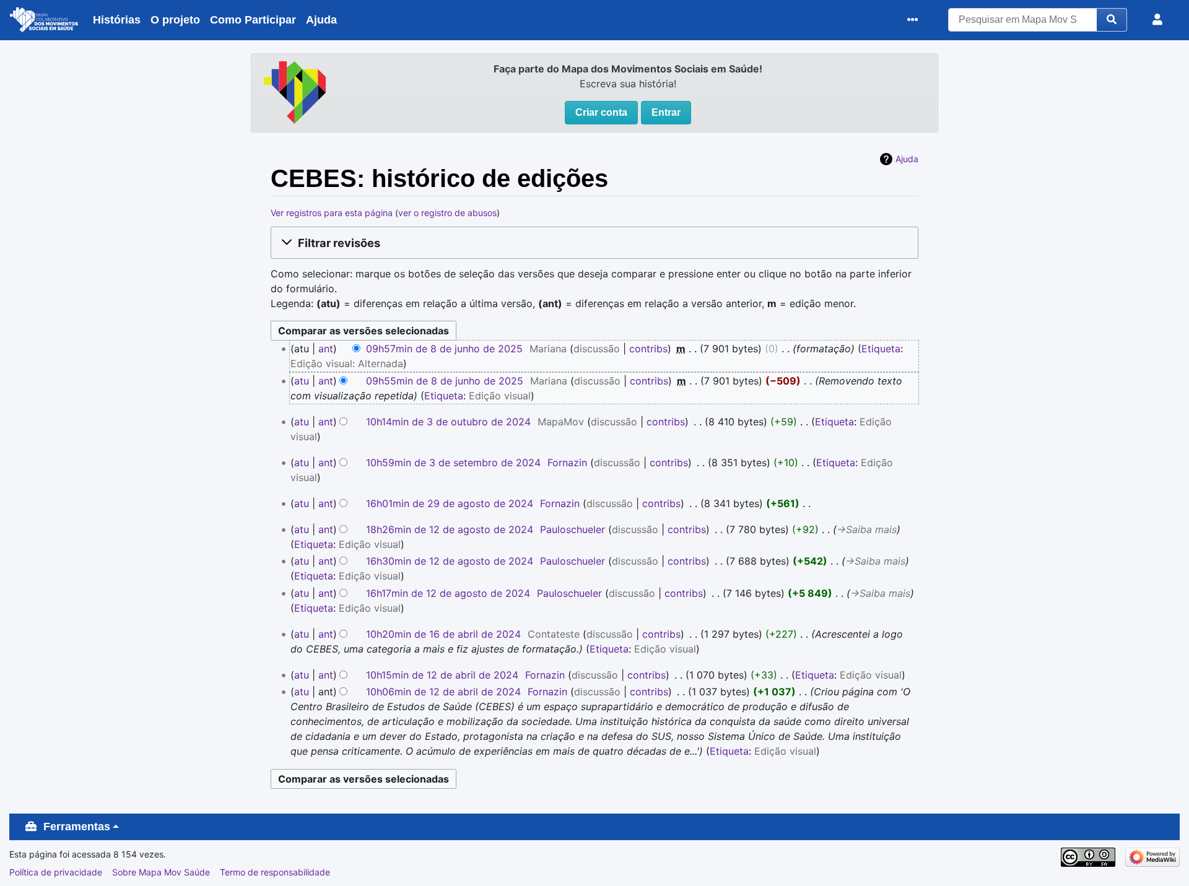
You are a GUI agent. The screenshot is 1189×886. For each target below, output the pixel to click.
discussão (596, 348)
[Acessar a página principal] (44, 21)
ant (325, 348)
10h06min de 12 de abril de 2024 (443, 691)
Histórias (117, 20)
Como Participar (253, 20)
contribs (648, 348)
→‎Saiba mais (867, 529)
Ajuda (321, 20)
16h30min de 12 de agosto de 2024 (449, 561)
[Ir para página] (1112, 20)
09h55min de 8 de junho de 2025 (444, 381)
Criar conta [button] (601, 112)
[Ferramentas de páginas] (915, 20)
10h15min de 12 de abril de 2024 (442, 675)
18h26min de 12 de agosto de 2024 (449, 529)
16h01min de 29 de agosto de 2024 (449, 503)
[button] (594, 242)
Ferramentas (76, 826)
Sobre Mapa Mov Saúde (161, 872)
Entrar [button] (666, 112)
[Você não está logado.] (1160, 20)
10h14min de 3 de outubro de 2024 (448, 421)
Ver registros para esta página (332, 212)
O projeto (175, 20)
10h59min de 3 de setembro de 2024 (453, 462)
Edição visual (500, 395)
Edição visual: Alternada (346, 363)
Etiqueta (880, 348)
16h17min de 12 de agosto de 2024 (448, 593)
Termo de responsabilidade (275, 872)
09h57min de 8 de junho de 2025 (444, 348)
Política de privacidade (55, 872)
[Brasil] (295, 91)
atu (301, 381)
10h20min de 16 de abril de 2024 (443, 634)
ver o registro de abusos (447, 212)
